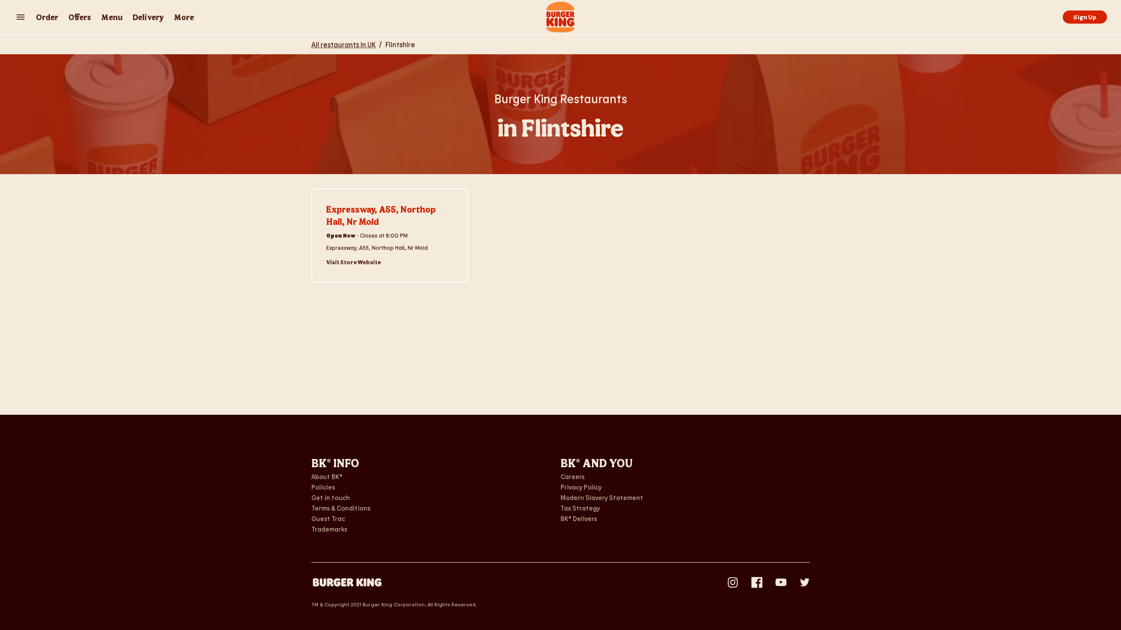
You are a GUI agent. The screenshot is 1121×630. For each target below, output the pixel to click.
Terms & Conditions (340, 508)
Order (47, 17)
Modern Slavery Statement (601, 497)
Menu (112, 17)
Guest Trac (328, 518)
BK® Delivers (578, 518)
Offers (79, 17)
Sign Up (1084, 17)
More (184, 17)
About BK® (326, 476)
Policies (323, 487)
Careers (572, 476)
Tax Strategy (580, 508)
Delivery (148, 17)
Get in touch (330, 497)
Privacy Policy (581, 487)
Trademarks (329, 529)
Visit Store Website (353, 262)
